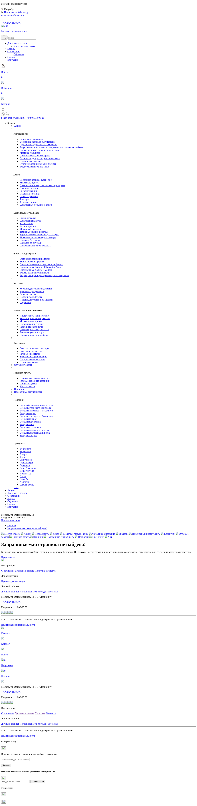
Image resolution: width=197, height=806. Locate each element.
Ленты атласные (28, 294)
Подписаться (38, 781)
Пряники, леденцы (30, 188)
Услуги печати (27, 386)
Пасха (23, 476)
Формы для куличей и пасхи (35, 272)
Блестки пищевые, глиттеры (34, 348)
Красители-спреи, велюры (33, 356)
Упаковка (123, 534)
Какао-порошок (28, 226)
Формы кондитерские (104, 534)
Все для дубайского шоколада (35, 408)
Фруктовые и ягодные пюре (34, 166)
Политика (40, 570)
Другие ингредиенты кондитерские (38, 144)
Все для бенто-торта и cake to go (36, 405)
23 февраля (25, 451)
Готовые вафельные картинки (35, 378)
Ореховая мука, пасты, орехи (35, 155)
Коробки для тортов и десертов (36, 288)
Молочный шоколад (30, 229)
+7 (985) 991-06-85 (10, 23)
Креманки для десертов (32, 291)
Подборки (83, 537)
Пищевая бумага (28, 383)
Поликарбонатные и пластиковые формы (41, 264)
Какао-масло (26, 223)
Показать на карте (10, 520)
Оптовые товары (23, 365)
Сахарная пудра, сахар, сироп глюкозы (40, 158)
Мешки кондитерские (31, 321)
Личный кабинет (10, 591)
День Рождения (28, 468)
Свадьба (24, 479)
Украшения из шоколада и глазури (38, 237)
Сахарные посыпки (30, 193)
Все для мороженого (30, 421)
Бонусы (11, 498)
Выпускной (26, 459)
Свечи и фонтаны (29, 196)
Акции (17, 125)
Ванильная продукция (31, 139)
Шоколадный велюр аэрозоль (35, 245)
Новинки (19, 389)
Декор (56, 534)
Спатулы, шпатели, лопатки (34, 329)
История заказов (28, 591)
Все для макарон (28, 419)
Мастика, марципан (30, 152)
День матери (26, 462)
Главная (11, 525)
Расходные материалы (31, 326)
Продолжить (7, 557)
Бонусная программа (24, 46)
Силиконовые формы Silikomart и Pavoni (41, 267)
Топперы (24, 199)
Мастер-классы (12, 534)
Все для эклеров (28, 435)
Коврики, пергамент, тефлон (35, 318)
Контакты (12, 60)
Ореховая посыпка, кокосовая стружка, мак (42, 185)
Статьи (11, 57)
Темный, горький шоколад (34, 231)
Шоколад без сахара (30, 240)
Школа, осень (27, 484)
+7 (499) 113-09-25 (34, 117)
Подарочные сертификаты (28, 392)
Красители (169, 534)
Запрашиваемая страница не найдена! (27, 528)
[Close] (3, 748)
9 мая (22, 457)
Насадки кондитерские (32, 324)
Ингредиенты (42, 534)
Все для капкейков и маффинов (36, 410)
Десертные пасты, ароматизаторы (37, 141)
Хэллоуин (25, 482)
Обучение (19, 54)
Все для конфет (28, 413)
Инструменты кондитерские (34, 315)
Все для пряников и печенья (34, 430)
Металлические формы (32, 261)
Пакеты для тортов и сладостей (36, 299)
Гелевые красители (30, 353)
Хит (16, 487)
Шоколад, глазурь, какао (75, 534)
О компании (13, 51)
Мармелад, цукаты (29, 182)
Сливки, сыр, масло (30, 161)
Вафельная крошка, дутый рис (36, 180)
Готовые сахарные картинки (35, 380)
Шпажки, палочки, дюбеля (34, 335)
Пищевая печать (21, 537)
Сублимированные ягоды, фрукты (38, 164)
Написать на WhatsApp (16, 12)
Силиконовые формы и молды (36, 270)
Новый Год (25, 473)
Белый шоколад (28, 218)
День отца (25, 465)
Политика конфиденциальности (18, 624)
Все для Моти (27, 424)
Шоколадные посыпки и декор (36, 204)
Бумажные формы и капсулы (35, 259)
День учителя (27, 471)
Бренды (11, 48)
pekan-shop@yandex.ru (12, 15)
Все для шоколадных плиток (35, 432)
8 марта (24, 454)
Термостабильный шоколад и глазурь (39, 234)
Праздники (98, 537)
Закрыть (6, 765)
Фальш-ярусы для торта (32, 332)
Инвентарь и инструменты (146, 534)
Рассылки (53, 591)
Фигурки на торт (29, 202)
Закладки (42, 591)
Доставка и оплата (17, 43)
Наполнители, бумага (31, 297)
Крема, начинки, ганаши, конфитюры (39, 150)
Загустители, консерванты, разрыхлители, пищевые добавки (52, 147)
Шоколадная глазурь (30, 220)
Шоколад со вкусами (31, 243)
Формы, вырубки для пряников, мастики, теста (44, 275)
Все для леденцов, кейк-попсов (36, 416)
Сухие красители (29, 362)
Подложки (25, 302)
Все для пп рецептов (30, 427)
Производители (9, 581)
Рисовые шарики (29, 191)
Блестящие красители (31, 351)
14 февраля (25, 448)
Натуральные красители (32, 359)
